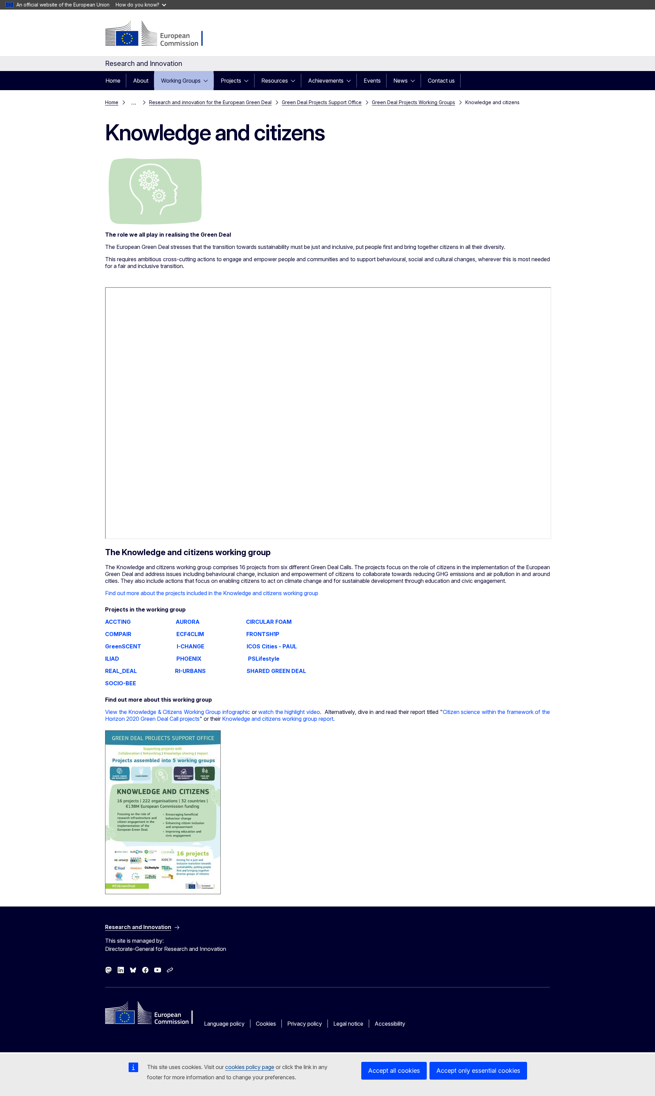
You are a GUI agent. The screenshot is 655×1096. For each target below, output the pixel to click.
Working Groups (181, 80)
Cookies (266, 1023)
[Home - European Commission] (160, 34)
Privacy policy (304, 1023)
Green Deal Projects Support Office (322, 102)
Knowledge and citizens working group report (277, 718)
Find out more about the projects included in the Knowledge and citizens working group (211, 593)
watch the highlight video (289, 711)
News (400, 80)
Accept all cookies (394, 1070)
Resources (274, 80)
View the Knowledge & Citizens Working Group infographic (177, 711)
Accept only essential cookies (478, 1070)
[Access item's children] (208, 80)
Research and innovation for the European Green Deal (210, 102)
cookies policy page (249, 1067)
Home (112, 80)
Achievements (326, 80)
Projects (231, 80)
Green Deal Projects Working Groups (413, 102)
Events (372, 80)
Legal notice (348, 1023)
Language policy (224, 1023)
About (140, 80)
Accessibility (390, 1023)
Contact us (441, 80)
